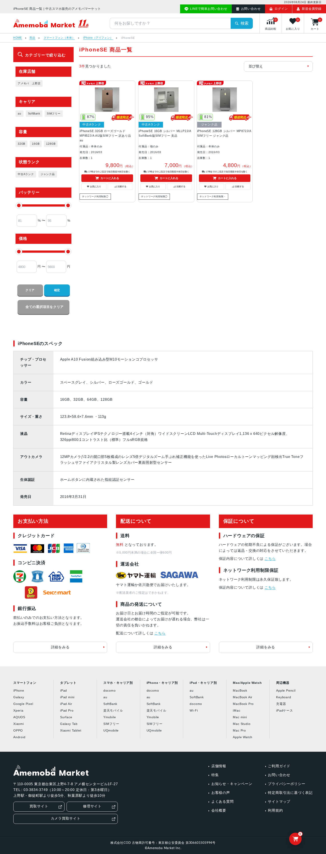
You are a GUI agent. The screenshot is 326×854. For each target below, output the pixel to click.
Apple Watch (242, 737)
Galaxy (18, 697)
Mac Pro (239, 730)
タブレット (68, 682)
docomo (109, 690)
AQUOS (19, 717)
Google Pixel (23, 704)
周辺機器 (282, 682)
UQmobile (111, 730)
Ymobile (109, 717)
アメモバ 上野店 (29, 83)
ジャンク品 (48, 174)
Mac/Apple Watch (247, 682)
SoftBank (34, 113)
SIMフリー (54, 113)
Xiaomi (18, 724)
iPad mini (67, 697)
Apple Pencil (286, 690)
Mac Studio (241, 724)
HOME (17, 37)
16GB (35, 143)
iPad (63, 690)
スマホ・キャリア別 (118, 682)
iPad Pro (66, 710)
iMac (236, 710)
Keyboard (283, 697)
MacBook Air (242, 697)
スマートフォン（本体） (59, 37)
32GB (21, 143)
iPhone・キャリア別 (162, 682)
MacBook (240, 690)
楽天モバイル (113, 710)
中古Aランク (26, 174)
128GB (50, 143)
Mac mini (240, 717)
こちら (159, 633)
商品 (32, 37)
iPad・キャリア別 (203, 682)
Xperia (18, 710)
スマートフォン (24, 682)
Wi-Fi (194, 710)
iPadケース (284, 710)
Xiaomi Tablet (70, 730)
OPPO (18, 730)
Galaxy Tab (69, 724)
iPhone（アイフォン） (98, 37)
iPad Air (66, 704)
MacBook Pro (243, 704)
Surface (66, 717)
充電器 (281, 704)
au (19, 113)
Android (19, 737)
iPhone (18, 690)
